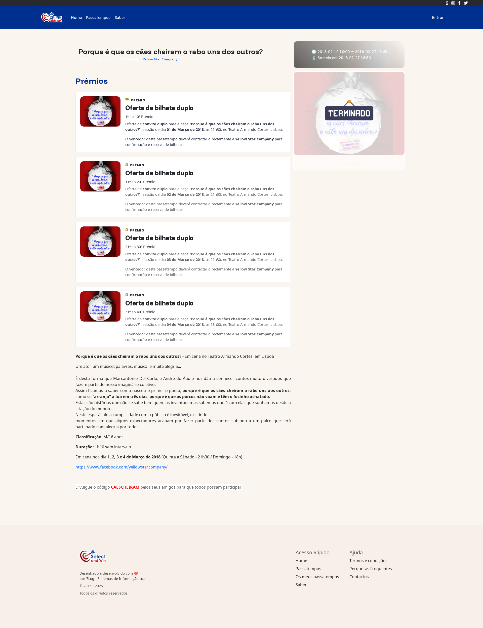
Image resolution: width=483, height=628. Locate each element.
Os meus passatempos (317, 576)
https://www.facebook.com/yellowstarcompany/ (121, 467)
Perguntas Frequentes (370, 568)
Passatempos (98, 17)
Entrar (438, 17)
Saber (119, 17)
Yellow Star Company (160, 59)
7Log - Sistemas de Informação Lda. (116, 578)
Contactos (359, 576)
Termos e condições (368, 560)
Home (76, 17)
